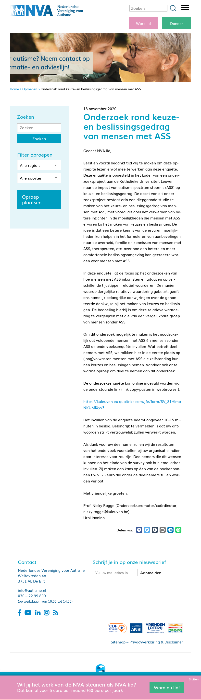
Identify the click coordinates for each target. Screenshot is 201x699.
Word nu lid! (167, 687)
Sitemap (118, 641)
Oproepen (29, 89)
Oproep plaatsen (32, 199)
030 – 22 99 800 (32, 595)
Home (14, 89)
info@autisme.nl (32, 590)
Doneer (176, 23)
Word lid (143, 23)
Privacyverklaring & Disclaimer (156, 641)
